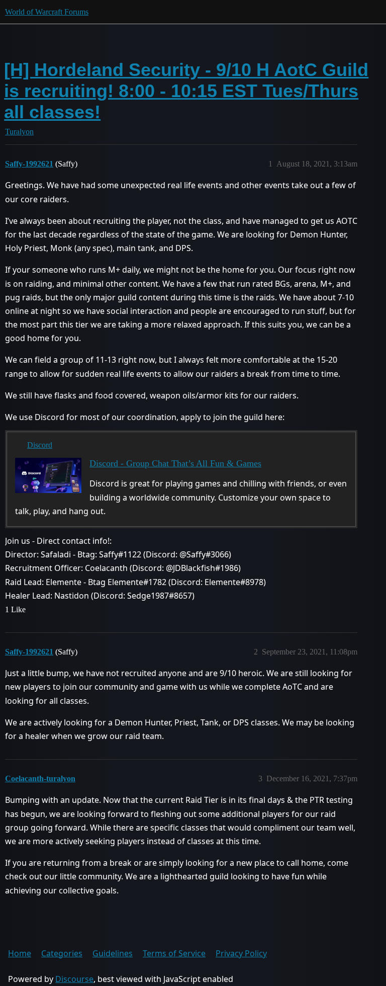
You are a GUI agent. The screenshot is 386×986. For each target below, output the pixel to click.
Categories (61, 953)
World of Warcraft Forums (46, 12)
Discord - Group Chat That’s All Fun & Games (175, 463)
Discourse (74, 978)
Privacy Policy (241, 953)
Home (19, 953)
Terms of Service (174, 953)
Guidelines (112, 953)
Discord (39, 445)
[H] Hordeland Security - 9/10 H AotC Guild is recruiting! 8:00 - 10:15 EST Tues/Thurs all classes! (186, 90)
